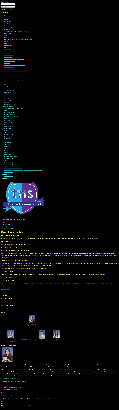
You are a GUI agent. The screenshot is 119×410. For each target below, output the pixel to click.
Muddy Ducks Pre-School (8, 228)
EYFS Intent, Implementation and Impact (10, 378)
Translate (10, 9)
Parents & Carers (6, 224)
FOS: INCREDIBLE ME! (6, 277)
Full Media (39, 398)
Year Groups (5, 226)
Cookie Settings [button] (67, 398)
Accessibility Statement (47, 398)
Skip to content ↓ (5, 2)
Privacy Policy (61, 398)
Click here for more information (35, 405)
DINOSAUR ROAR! (5, 289)
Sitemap (55, 398)
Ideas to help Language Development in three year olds (13, 381)
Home (3, 222)
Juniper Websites (32, 398)
